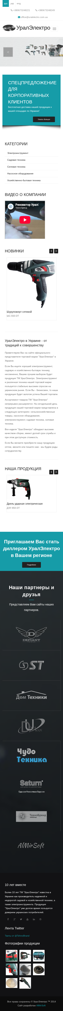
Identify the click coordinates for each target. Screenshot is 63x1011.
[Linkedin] (34, 919)
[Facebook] (8, 919)
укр (12, 3)
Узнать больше (44, 119)
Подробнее (31, 565)
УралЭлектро (33, 28)
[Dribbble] (40, 919)
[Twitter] (21, 919)
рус (6, 3)
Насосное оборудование (20, 173)
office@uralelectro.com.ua (34, 17)
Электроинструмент (17, 153)
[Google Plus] (14, 919)
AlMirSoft (41, 1005)
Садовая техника (16, 160)
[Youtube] (27, 919)
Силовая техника (16, 166)
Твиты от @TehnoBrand (17, 935)
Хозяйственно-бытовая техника (24, 180)
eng (19, 3)
